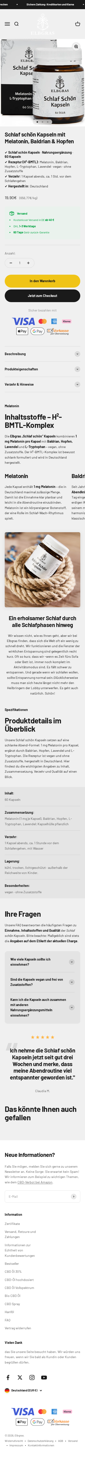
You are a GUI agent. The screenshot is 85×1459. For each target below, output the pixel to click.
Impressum (16, 1445)
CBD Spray (12, 1304)
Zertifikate (12, 1224)
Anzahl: (10, 253)
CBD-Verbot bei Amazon (34, 1182)
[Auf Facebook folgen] (8, 1377)
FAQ (7, 1320)
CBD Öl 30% (13, 1271)
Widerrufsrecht (14, 1440)
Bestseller (12, 1263)
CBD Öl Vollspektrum (19, 1288)
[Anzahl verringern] (11, 263)
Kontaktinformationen (41, 1445)
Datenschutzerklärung (40, 1440)
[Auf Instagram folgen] (32, 1377)
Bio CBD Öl (12, 1296)
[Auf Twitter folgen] (20, 1377)
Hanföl (9, 1312)
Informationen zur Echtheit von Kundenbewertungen (20, 1250)
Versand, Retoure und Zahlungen (20, 1234)
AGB (60, 1440)
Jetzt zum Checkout (42, 296)
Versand (73, 1440)
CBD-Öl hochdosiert (19, 1280)
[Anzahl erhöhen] (28, 263)
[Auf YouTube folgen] (44, 1377)
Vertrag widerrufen (18, 1328)
